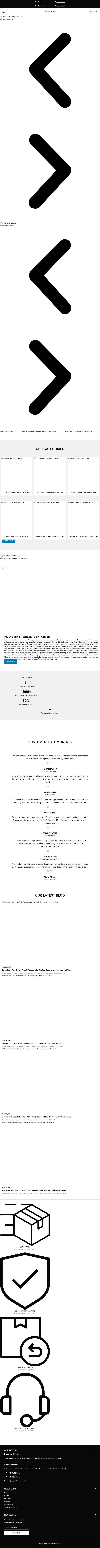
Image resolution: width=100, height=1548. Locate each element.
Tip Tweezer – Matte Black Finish (50, 492)
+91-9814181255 (12, 1476)
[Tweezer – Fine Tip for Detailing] (83, 473)
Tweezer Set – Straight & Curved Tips (83, 537)
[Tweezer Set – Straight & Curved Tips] (83, 517)
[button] (50, 71)
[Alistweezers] (50, 11)
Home (6, 1493)
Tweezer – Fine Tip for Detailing (83, 492)
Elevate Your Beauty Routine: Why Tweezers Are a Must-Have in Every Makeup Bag (36, 1117)
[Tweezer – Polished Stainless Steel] (50, 517)
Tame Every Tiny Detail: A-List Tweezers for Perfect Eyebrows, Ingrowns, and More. (37, 970)
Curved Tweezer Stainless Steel (16, 537)
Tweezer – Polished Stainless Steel (50, 537)
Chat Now (93, 12)
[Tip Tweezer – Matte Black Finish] (50, 473)
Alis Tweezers (56, 1544)
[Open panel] (4, 12)
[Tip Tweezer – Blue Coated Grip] (16, 473)
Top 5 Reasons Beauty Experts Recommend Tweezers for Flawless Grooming (34, 1190)
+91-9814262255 (12, 1473)
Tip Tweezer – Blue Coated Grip (17, 492)
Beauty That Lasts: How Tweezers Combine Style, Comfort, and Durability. (33, 1043)
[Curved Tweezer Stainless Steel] (16, 517)
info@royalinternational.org (17, 1481)
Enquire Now (61, 2)
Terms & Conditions (11, 1507)
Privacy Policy (9, 1504)
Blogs (6, 1495)
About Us (7, 1498)
